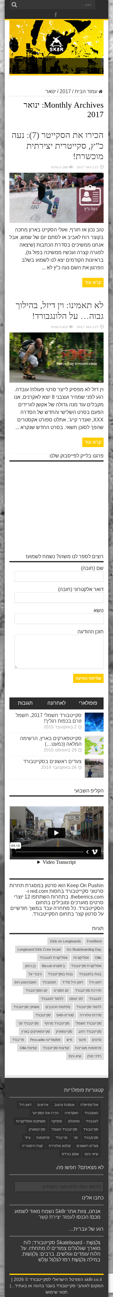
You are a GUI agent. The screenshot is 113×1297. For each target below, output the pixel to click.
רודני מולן (94, 1056)
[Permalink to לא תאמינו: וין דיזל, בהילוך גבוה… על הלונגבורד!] (56, 381)
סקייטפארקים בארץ (35, 1031)
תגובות (25, 703)
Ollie (98, 957)
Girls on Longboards (65, 941)
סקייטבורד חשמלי (88, 1023)
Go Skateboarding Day (84, 949)
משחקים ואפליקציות (31, 1121)
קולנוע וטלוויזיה (60, 1146)
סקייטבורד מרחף (57, 1023)
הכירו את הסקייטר (45, 1113)
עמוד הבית (86, 91)
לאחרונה (56, 703)
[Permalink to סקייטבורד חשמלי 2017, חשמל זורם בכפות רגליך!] (94, 729)
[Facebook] (56, 15)
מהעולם (74, 1121)
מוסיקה (56, 1121)
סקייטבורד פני (28, 1023)
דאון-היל (95, 982)
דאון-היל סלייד (72, 982)
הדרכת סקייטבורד (88, 990)
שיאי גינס (91, 1154)
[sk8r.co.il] (56, 50)
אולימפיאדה (89, 1105)
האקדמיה (71, 1113)
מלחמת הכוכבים (58, 1007)
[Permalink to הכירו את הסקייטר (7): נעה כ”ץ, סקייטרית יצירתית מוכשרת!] (56, 221)
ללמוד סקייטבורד (88, 1007)
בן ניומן (30, 966)
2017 (65, 91)
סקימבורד (91, 1137)
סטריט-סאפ (65, 1015)
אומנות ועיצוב (64, 1105)
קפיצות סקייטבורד (56, 1048)
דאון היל (25, 1105)
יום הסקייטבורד (36, 990)
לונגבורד (95, 999)
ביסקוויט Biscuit (53, 966)
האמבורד (49, 982)
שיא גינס (75, 1056)
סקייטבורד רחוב (89, 1031)
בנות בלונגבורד (90, 974)
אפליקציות (81, 957)
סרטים (96, 1040)
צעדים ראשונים (87, 1146)
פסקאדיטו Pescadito (45, 1040)
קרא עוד (92, 282)
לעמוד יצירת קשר (57, 1217)
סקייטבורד (43, 1015)
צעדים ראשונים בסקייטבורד (52, 761)
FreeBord (94, 941)
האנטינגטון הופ (25, 982)
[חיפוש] (14, 4)
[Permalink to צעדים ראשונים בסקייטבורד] (94, 776)
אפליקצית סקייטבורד (86, 966)
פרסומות (43, 1137)
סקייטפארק (64, 1031)
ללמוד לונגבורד (52, 999)
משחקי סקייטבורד (26, 1007)
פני (75, 1137)
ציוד (27, 1137)
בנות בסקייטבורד (60, 974)
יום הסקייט (61, 990)
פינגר (82, 1040)
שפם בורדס (70, 1154)
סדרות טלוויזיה (90, 1015)
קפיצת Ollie (28, 1048)
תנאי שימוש (56, 1292)
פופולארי (88, 703)
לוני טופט (76, 999)
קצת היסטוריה (32, 1146)
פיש (69, 1040)
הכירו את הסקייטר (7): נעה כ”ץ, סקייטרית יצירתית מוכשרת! (58, 145)
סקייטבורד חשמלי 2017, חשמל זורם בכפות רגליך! (49, 718)
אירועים (42, 1105)
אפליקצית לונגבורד (53, 957)
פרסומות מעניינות (88, 1048)
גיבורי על (35, 974)
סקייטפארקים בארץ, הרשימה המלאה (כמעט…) (51, 741)
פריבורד (18, 1040)
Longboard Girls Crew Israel (39, 949)
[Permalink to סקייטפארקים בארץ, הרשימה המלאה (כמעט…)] (94, 753)
